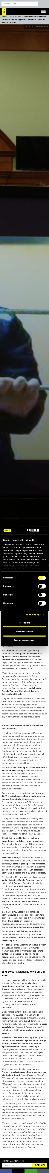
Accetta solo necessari (24, 640)
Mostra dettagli (33, 614)
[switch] (42, 586)
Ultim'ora (24, 16)
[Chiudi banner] (45, 530)
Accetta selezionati (24, 631)
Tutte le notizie (14, 16)
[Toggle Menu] (43, 11)
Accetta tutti (24, 623)
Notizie (4, 16)
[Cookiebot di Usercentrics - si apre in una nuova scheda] (29, 530)
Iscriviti (39, 1165)
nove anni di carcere (12, 770)
